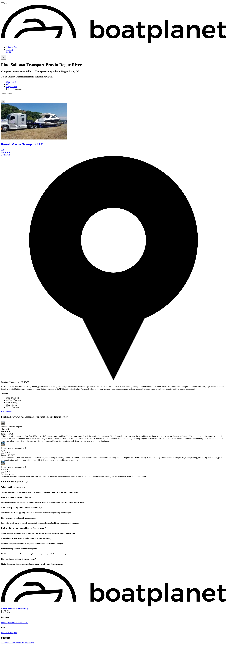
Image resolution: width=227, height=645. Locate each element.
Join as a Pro (11, 47)
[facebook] (2, 612)
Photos (15, 608)
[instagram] (4, 612)
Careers (9, 608)
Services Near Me (15, 622)
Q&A (25, 622)
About (3, 608)
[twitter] (8, 612)
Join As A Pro (6, 632)
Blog (26, 608)
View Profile (6, 412)
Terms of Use (16, 643)
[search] (3, 57)
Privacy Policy (28, 643)
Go (3, 101)
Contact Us (5, 643)
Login (8, 52)
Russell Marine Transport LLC (22, 144)
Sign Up (9, 49)
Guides (21, 608)
